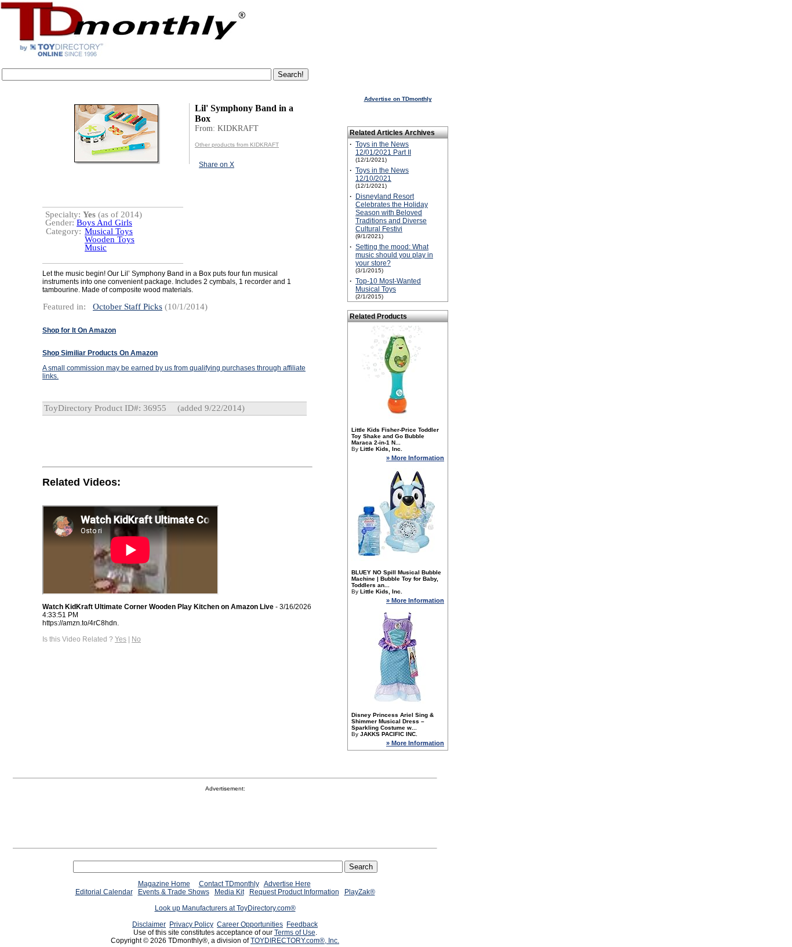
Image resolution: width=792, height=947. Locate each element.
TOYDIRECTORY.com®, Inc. (294, 941)
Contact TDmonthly (229, 884)
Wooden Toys (110, 239)
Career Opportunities (250, 924)
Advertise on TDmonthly (398, 99)
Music (96, 247)
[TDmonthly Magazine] (123, 56)
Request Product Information (294, 892)
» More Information (415, 457)
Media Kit (229, 892)
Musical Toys (109, 231)
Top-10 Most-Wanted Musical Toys (388, 285)
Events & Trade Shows (173, 892)
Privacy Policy (191, 924)
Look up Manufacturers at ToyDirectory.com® (225, 908)
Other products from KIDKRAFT (237, 144)
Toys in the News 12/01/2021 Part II (383, 148)
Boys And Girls (104, 222)
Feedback (302, 924)
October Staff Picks (127, 306)
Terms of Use (294, 932)
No (136, 639)
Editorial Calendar (104, 892)
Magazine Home (164, 884)
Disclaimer (149, 924)
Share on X (216, 165)
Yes (120, 639)
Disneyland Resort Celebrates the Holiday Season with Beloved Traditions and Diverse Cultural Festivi (391, 212)
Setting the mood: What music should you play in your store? (394, 255)
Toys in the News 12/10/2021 (382, 174)
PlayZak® (359, 892)
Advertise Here (287, 884)
